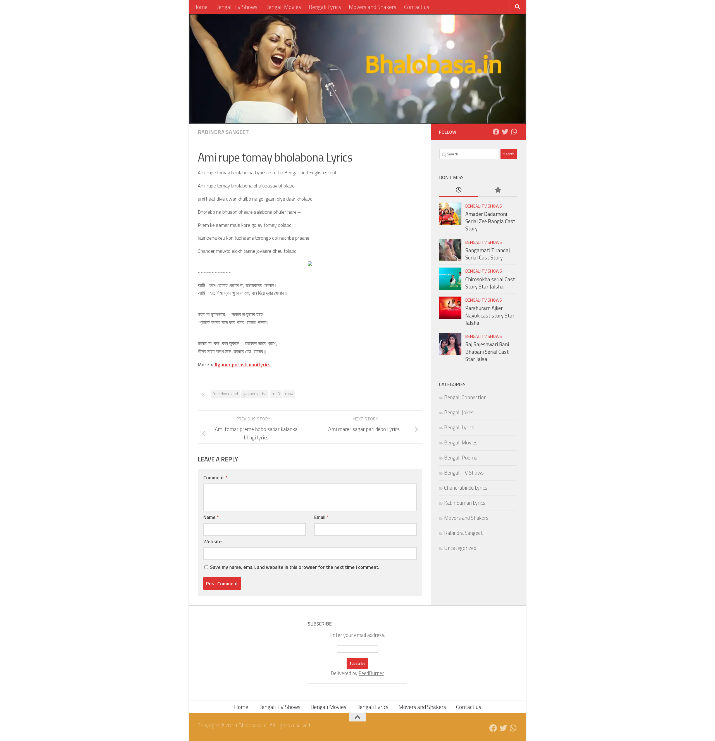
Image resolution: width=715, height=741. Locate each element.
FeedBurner (371, 673)
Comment (215, 477)
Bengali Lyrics (325, 7)
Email (321, 517)
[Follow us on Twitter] (505, 131)
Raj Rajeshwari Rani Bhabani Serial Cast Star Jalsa (487, 351)
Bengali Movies (283, 7)
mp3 (276, 394)
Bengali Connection (465, 397)
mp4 (289, 394)
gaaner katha (254, 394)
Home (200, 7)
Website (212, 541)
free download (225, 394)
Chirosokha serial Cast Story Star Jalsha (490, 282)
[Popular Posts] (497, 190)
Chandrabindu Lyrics (465, 488)
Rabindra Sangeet (223, 131)
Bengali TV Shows (236, 7)
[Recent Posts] (458, 190)
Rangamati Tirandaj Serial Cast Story (487, 253)
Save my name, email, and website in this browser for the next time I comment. (294, 567)
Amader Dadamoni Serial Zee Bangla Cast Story (490, 221)
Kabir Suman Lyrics (464, 503)
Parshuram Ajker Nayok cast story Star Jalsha (489, 315)
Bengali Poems (460, 457)
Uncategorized (460, 548)
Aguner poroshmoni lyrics (242, 364)
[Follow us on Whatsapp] (514, 131)
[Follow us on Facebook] (496, 131)
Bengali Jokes (459, 412)
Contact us (416, 7)
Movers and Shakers (372, 7)
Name (211, 517)
